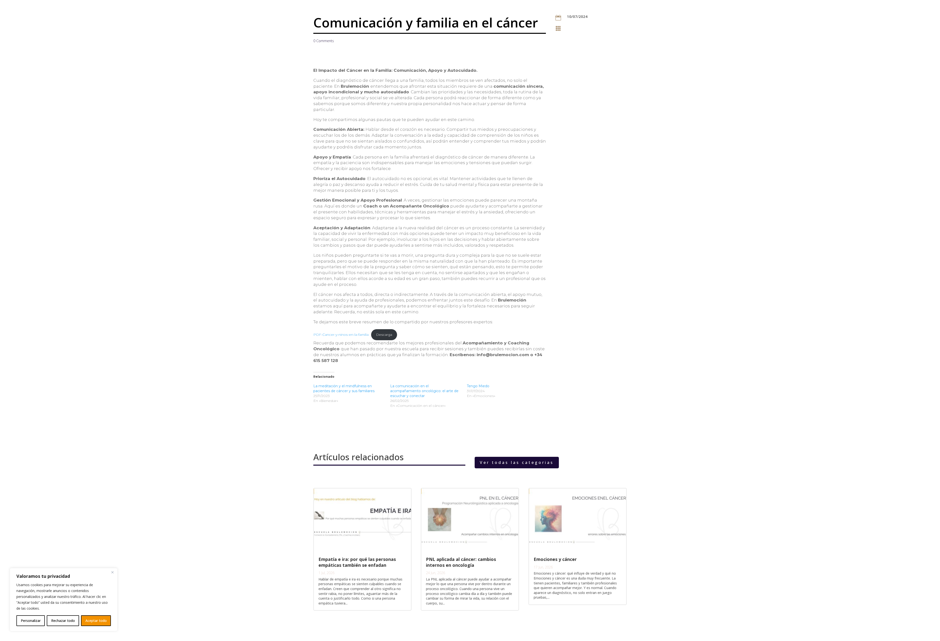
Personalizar (31, 620)
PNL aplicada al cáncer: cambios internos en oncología (461, 562)
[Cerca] (112, 572)
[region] (64, 599)
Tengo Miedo (478, 386)
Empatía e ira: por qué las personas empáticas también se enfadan (357, 562)
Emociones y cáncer (555, 559)
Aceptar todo (96, 620)
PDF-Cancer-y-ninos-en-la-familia (341, 335)
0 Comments (323, 40)
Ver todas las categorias (517, 462)
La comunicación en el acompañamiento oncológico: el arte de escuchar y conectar (424, 391)
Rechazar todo (63, 620)
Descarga (384, 335)
